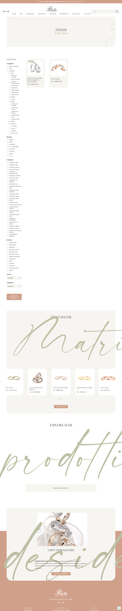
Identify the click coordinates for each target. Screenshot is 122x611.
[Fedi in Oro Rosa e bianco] (37, 378)
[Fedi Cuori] (108, 378)
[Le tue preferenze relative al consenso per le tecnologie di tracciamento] (119, 608)
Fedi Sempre (55, 79)
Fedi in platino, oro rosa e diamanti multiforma (34, 80)
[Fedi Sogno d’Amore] (61, 378)
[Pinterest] (8, 11)
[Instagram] (6, 11)
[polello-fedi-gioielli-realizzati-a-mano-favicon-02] (38, 529)
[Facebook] (3, 11)
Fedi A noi (9, 388)
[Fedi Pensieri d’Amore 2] (85, 378)
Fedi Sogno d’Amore (60, 388)
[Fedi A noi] (14, 378)
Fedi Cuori (104, 388)
